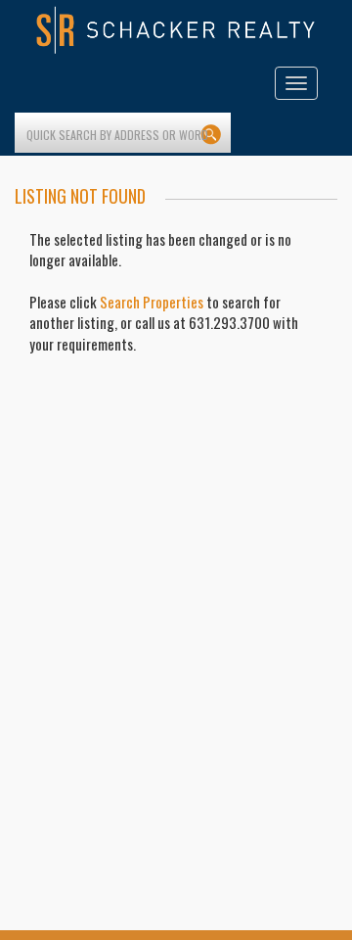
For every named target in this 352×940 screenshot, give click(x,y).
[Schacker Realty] (176, 30)
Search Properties (151, 301)
